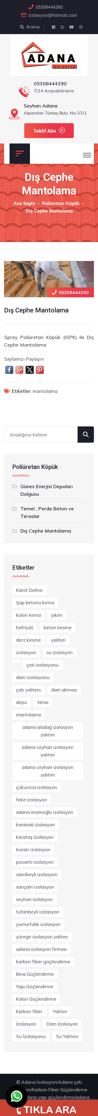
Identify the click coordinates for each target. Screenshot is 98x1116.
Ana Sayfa (24, 203)
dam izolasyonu (33, 677)
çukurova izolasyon (36, 787)
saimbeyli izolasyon (36, 874)
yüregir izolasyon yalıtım (42, 936)
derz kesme (28, 640)
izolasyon (26, 652)
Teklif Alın (44, 131)
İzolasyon (26, 1024)
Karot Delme (29, 590)
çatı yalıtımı (28, 690)
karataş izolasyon (35, 837)
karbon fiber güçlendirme (43, 961)
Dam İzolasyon (62, 1024)
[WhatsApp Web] (62, 27)
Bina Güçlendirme (35, 974)
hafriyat (24, 627)
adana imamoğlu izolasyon (44, 812)
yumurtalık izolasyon (38, 924)
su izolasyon (60, 652)
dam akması (64, 690)
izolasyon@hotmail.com (52, 15)
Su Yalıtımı (67, 1036)
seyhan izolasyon (34, 899)
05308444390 (49, 7)
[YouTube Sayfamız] (71, 27)
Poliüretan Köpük (60, 203)
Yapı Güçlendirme (34, 986)
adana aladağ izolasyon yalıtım (47, 731)
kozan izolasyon (33, 849)
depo (21, 702)
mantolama (45, 391)
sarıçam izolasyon (35, 887)
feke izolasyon (31, 799)
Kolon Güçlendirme (36, 999)
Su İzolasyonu (31, 1036)
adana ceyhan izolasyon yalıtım (48, 751)
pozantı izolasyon (35, 862)
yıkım (56, 615)
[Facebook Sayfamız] (53, 27)
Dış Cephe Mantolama (45, 531)
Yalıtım (60, 1011)
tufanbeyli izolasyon (37, 912)
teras (42, 702)
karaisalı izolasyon (35, 824)
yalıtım (58, 640)
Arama (32, 27)
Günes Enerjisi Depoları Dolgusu (46, 490)
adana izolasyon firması (41, 949)
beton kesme (58, 627)
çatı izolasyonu (42, 665)
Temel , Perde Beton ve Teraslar (47, 512)
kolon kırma (28, 615)
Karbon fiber (29, 1011)
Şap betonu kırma (35, 602)
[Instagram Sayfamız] (80, 27)
